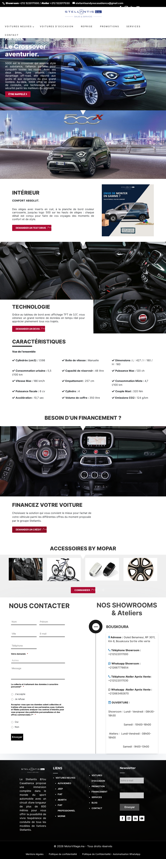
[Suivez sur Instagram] (128, 818)
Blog (94, 802)
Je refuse (20, 699)
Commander (82, 590)
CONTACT (12, 35)
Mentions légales (35, 854)
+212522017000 (118, 654)
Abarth (62, 799)
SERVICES (133, 26)
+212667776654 (118, 667)
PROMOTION (98, 786)
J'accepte (20, 694)
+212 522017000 (29, 3)
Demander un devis (28, 328)
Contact (97, 808)
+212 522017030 (60, 3)
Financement (99, 791)
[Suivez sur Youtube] (141, 818)
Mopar (61, 816)
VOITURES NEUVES (18, 26)
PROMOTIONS (109, 26)
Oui (16, 721)
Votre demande (19, 654)
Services (97, 797)
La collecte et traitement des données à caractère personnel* (34, 685)
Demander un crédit (28, 529)
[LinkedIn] (132, 8)
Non (17, 726)
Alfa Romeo (64, 783)
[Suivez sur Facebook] (122, 818)
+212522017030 (118, 680)
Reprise (87, 26)
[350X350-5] (128, 210)
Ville (122, 788)
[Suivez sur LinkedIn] (135, 818)
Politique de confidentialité (63, 854)
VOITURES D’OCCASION (57, 26)
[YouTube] (138, 8)
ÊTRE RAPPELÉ (17, 94)
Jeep (60, 788)
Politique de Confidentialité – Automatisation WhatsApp (111, 854)
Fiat (60, 794)
